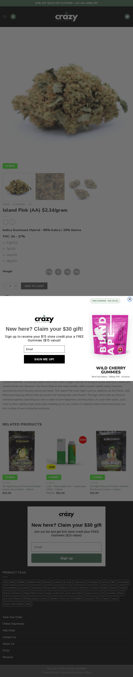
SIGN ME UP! (44, 359)
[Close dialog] (130, 299)
